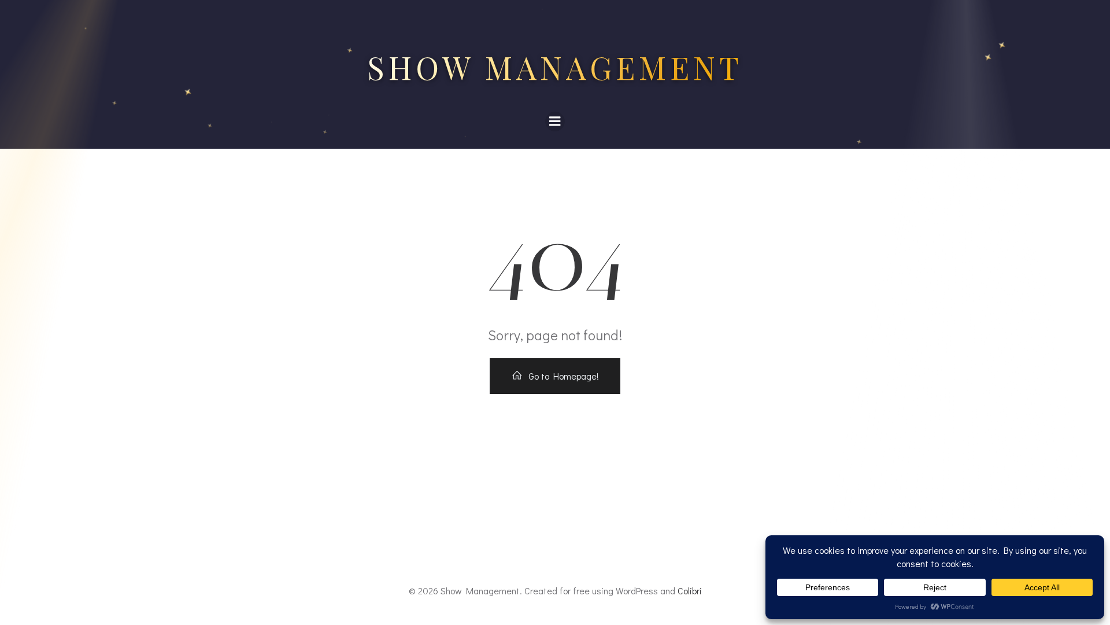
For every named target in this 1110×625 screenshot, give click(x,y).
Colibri (690, 590)
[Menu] (555, 121)
